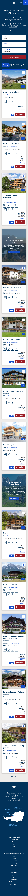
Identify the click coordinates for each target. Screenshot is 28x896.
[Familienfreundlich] (8, 297)
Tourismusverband (14, 837)
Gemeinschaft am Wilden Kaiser (14, 854)
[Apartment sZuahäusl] (14, 79)
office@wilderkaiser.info (14, 800)
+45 (23, 385)
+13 (23, 527)
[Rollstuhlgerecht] (5, 594)
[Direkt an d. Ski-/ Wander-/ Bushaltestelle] (5, 209)
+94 (23, 282)
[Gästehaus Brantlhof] (14, 131)
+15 (23, 439)
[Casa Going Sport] (14, 432)
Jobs (14, 846)
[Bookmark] (23, 72)
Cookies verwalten (14, 882)
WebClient (14, 865)
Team (14, 844)
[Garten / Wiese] (12, 594)
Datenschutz (14, 879)
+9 (23, 334)
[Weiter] (20, 776)
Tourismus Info (14, 839)
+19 (23, 631)
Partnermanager (14, 863)
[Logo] (14, 2)
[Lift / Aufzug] (5, 297)
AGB (14, 877)
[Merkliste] (3, 2)
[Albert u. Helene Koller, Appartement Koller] (14, 733)
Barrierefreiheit (14, 884)
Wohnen (14, 856)
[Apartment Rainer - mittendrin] (14, 183)
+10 (23, 86)
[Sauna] (12, 297)
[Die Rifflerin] (14, 520)
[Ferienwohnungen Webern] (14, 679)
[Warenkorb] (6, 2)
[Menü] (25, 2)
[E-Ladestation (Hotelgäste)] (12, 209)
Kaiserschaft (14, 861)
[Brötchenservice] (5, 153)
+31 (23, 138)
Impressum (14, 875)
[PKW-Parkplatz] (12, 101)
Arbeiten (14, 858)
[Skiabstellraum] (5, 101)
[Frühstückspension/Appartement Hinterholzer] (14, 624)
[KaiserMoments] (14, 275)
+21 (23, 579)
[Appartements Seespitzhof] (14, 378)
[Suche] (21, 2)
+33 (23, 190)
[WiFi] (8, 101)
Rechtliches (14, 872)
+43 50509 (13, 27)
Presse (14, 842)
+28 (23, 686)
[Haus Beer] (14, 572)
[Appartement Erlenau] (14, 327)
